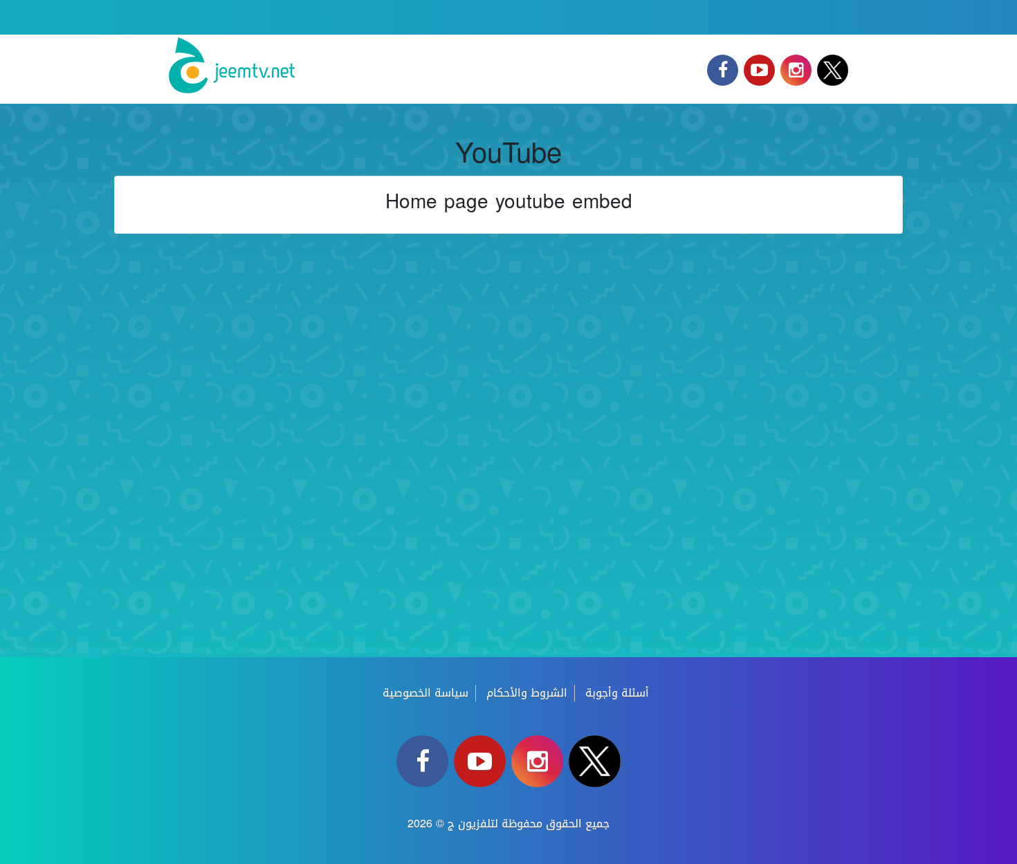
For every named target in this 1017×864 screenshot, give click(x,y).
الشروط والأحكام (526, 693)
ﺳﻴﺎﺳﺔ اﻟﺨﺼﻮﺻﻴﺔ (425, 693)
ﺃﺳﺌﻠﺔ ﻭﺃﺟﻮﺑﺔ (617, 693)
